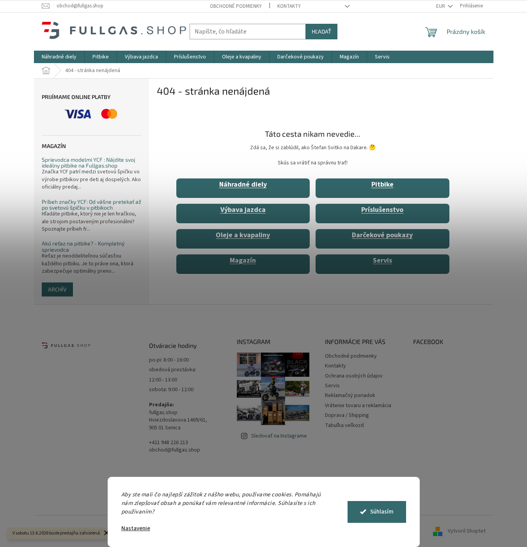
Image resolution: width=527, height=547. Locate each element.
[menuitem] (59, 57)
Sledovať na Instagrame (279, 436)
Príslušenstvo (382, 210)
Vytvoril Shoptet (467, 531)
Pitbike (382, 184)
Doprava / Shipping (347, 415)
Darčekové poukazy (382, 235)
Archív (57, 289)
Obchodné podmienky (236, 6)
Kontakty (289, 6)
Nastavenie (135, 528)
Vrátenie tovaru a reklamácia (358, 405)
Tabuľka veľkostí (344, 425)
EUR (441, 6)
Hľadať (321, 31)
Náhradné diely (243, 184)
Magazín (243, 260)
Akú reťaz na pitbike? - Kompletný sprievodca (83, 246)
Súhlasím (382, 512)
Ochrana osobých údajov (354, 376)
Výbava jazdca (243, 210)
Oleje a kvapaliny (243, 235)
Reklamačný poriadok (350, 395)
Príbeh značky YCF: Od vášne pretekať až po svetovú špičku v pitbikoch (91, 205)
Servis (382, 260)
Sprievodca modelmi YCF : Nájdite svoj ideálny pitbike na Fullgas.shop (88, 163)
